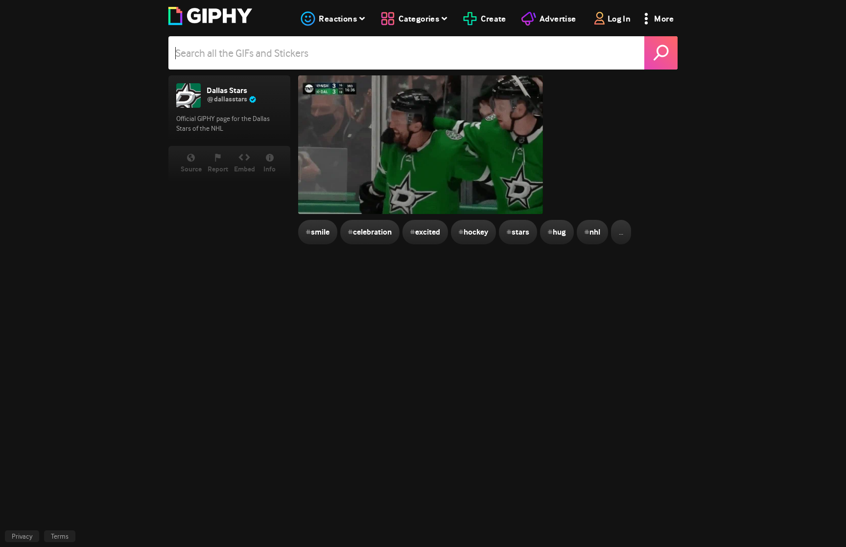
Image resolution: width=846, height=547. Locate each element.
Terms (60, 536)
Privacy (22, 536)
